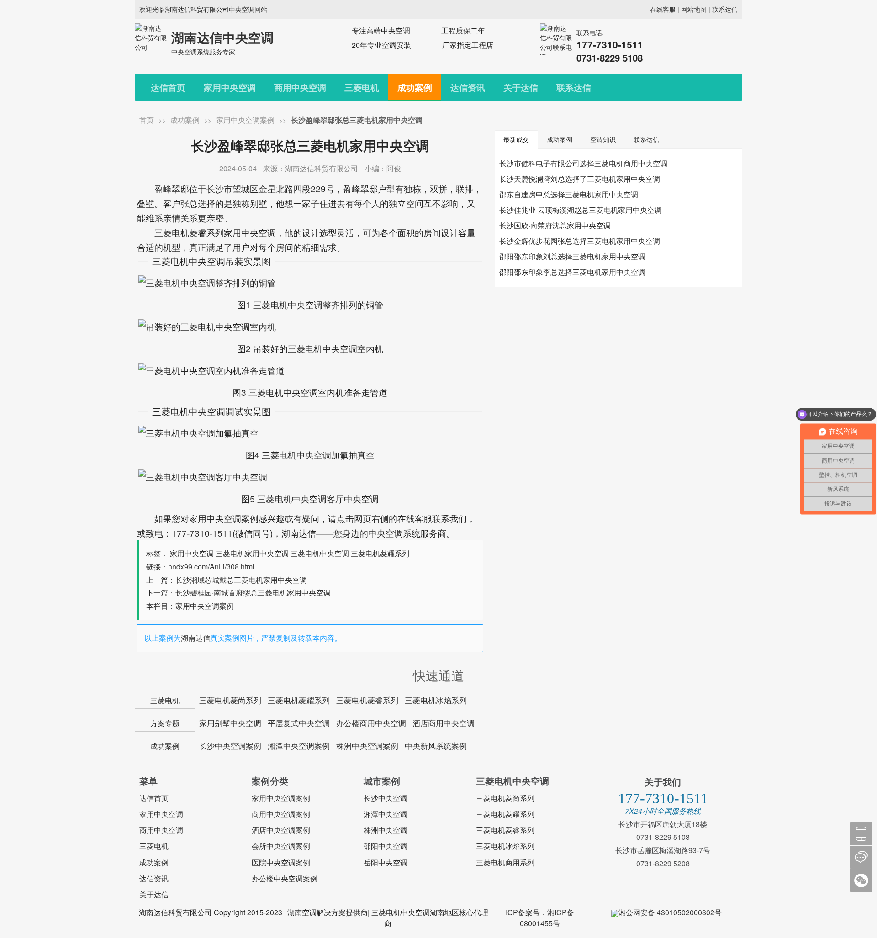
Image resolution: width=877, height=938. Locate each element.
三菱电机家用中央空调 (252, 553)
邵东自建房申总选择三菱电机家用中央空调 (568, 194)
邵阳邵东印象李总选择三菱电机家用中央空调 (572, 272)
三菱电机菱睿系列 (367, 700)
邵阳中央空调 (385, 846)
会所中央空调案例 (281, 846)
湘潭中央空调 (385, 814)
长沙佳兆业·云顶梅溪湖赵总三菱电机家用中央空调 (580, 210)
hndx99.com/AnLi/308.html (211, 566)
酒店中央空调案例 (281, 830)
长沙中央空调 (385, 798)
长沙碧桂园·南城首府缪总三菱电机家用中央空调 (253, 592)
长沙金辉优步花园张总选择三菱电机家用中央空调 (579, 241)
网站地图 (694, 9)
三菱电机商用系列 (505, 862)
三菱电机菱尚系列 (230, 700)
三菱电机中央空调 (320, 553)
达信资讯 (467, 87)
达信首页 (168, 87)
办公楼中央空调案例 (284, 878)
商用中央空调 (300, 87)
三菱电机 (361, 87)
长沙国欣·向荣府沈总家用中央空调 (555, 225)
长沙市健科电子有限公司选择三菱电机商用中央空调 (583, 163)
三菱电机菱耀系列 (380, 553)
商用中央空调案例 (281, 814)
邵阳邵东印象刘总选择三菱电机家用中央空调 (572, 256)
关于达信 (520, 87)
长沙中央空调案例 (230, 745)
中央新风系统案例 (436, 745)
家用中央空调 (230, 87)
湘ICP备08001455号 (547, 917)
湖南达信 (195, 637)
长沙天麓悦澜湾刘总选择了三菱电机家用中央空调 (579, 179)
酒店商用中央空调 (443, 722)
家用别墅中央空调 (230, 722)
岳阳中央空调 (385, 862)
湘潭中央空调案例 (299, 745)
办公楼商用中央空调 (371, 722)
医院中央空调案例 (281, 862)
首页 (146, 120)
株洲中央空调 (385, 830)
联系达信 (725, 9)
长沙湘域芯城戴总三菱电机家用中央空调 (241, 579)
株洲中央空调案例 (367, 745)
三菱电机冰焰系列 (436, 700)
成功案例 (414, 87)
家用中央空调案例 (245, 120)
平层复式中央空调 (299, 722)
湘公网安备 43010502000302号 (670, 912)
